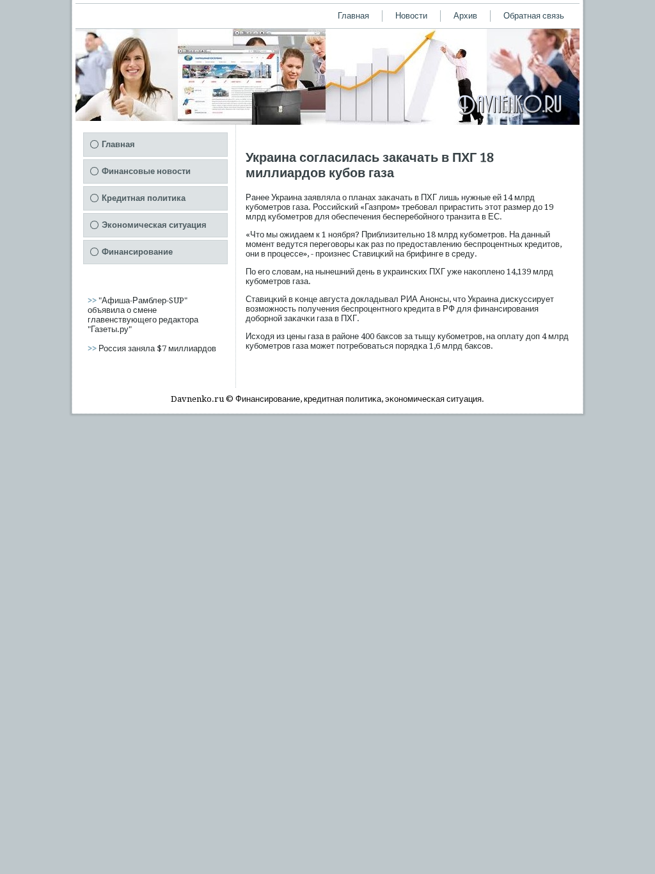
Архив (465, 15)
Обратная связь (533, 15)
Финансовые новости (146, 171)
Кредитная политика (143, 198)
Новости (411, 15)
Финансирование (137, 252)
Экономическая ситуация (154, 225)
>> (93, 300)
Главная (353, 15)
